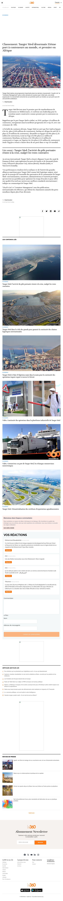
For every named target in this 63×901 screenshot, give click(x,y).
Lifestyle (4, 877)
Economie (20, 7)
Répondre (8, 550)
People (4, 875)
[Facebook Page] (25, 855)
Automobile (5, 873)
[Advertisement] (31, 28)
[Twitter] (28, 855)
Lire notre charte (9, 528)
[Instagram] (38, 855)
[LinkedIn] (35, 855)
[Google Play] (36, 890)
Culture (43, 7)
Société (27, 7)
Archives (19, 866)
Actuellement (5, 7)
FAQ (33, 862)
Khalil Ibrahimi (8, 102)
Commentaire (8, 598)
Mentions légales (51, 863)
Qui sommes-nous (21, 862)
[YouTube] (31, 855)
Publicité (19, 864)
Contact (34, 864)
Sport (55, 7)
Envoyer (40, 842)
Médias (49, 7)
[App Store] (25, 890)
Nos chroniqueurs (6, 879)
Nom (5, 618)
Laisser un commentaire (31, 634)
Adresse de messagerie (12, 625)
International (35, 7)
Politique (13, 7)
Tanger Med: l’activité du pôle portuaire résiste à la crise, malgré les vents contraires (29, 151)
